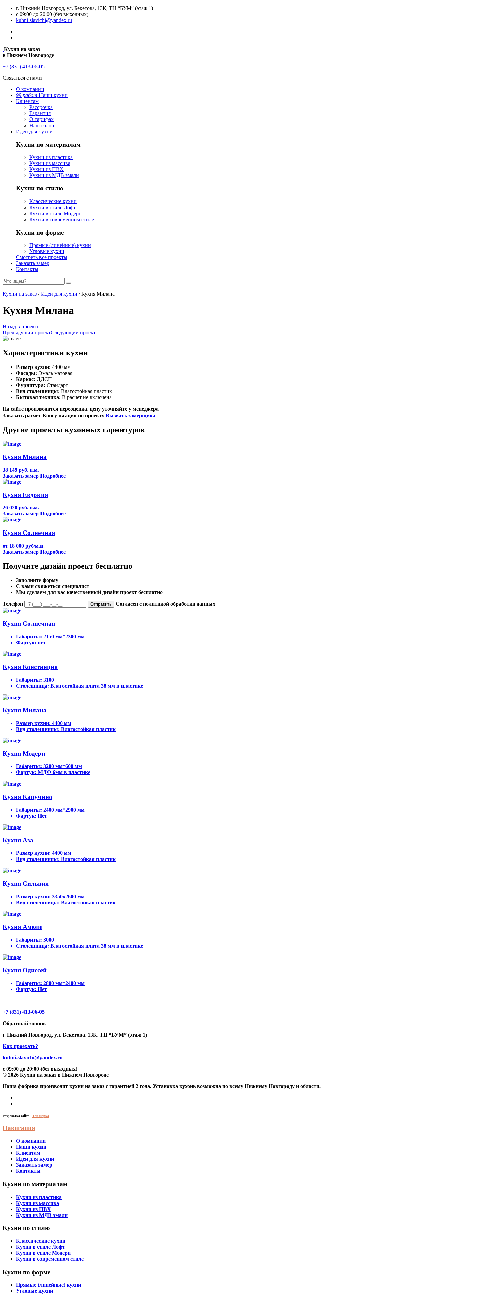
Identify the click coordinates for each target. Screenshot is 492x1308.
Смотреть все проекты (41, 257)
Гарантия (40, 113)
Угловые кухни (46, 251)
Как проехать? (20, 1046)
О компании (30, 89)
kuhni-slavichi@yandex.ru (44, 20)
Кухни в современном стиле (61, 219)
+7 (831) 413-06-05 (24, 66)
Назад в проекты (22, 326)
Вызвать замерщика (130, 415)
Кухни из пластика (51, 157)
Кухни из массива (49, 163)
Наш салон (41, 125)
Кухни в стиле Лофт (52, 207)
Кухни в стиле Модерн (55, 213)
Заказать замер (32, 263)
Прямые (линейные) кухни (60, 245)
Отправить (101, 604)
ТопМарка (40, 1116)
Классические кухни (53, 201)
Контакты (27, 269)
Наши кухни (42, 95)
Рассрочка (41, 107)
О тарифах (41, 119)
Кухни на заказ (20, 294)
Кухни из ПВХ (46, 169)
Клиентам (27, 101)
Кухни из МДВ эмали (54, 175)
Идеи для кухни (34, 131)
